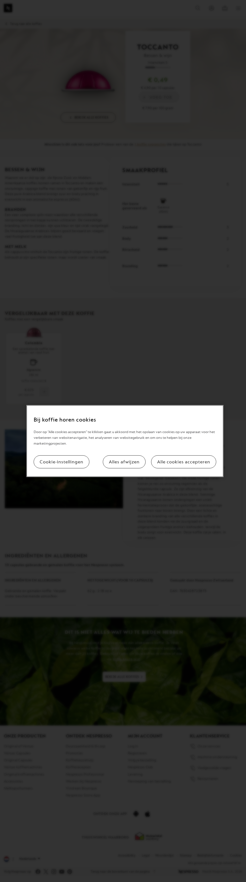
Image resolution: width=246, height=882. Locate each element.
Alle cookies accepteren (183, 462)
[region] (124, 441)
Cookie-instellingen (61, 462)
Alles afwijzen (124, 462)
